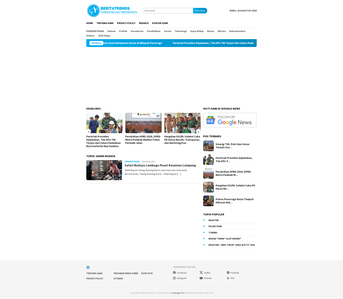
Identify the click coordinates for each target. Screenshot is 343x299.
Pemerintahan (132, 161)
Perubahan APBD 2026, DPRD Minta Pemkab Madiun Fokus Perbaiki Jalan (142, 140)
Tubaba (212, 232)
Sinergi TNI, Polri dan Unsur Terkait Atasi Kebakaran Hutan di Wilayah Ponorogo (108, 43)
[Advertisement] (171, 74)
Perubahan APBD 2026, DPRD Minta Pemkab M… (233, 173)
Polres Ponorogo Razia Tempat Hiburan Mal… (235, 201)
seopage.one (178, 292)
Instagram (182, 278)
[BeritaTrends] (112, 10)
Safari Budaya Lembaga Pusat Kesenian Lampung (160, 165)
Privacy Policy (94, 278)
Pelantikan (215, 226)
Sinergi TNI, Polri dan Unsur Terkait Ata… (233, 146)
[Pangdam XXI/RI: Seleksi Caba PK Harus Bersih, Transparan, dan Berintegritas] (182, 123)
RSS (232, 278)
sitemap (118, 278)
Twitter (207, 272)
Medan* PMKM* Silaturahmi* (224, 238)
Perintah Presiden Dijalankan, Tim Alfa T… (234, 159)
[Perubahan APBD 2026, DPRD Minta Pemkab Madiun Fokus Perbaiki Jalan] (143, 123)
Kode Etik (147, 273)
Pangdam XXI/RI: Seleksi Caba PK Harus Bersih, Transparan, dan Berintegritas (182, 140)
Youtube (208, 278)
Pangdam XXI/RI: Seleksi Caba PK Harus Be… (235, 187)
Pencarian (200, 10)
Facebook (182, 272)
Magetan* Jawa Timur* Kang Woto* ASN (231, 244)
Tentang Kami (94, 273)
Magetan (213, 220)
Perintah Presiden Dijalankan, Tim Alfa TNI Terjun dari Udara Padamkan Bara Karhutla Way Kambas (228, 43)
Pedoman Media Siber (126, 273)
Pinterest (235, 272)
